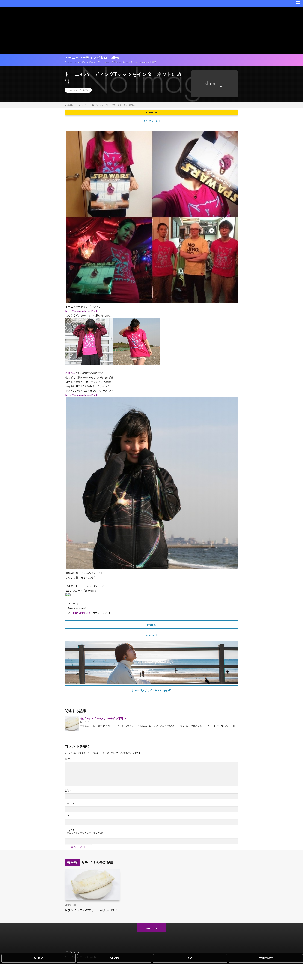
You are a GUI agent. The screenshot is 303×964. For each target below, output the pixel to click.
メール (69, 803)
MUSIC (38, 958)
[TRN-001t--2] (89, 364)
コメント (69, 759)
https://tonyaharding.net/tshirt (82, 310)
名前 (68, 790)
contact (150, 634)
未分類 (85, 90)
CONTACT (266, 958)
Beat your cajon (81, 612)
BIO (190, 958)
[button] (298, 3)
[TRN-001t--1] (136, 364)
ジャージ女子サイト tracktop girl (151, 690)
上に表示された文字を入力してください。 (86, 833)
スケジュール (150, 120)
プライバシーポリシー (75, 952)
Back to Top (151, 928)
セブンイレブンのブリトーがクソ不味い (103, 718)
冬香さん (70, 372)
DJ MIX (114, 958)
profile (151, 624)
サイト (68, 816)
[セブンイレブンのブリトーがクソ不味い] (72, 723)
